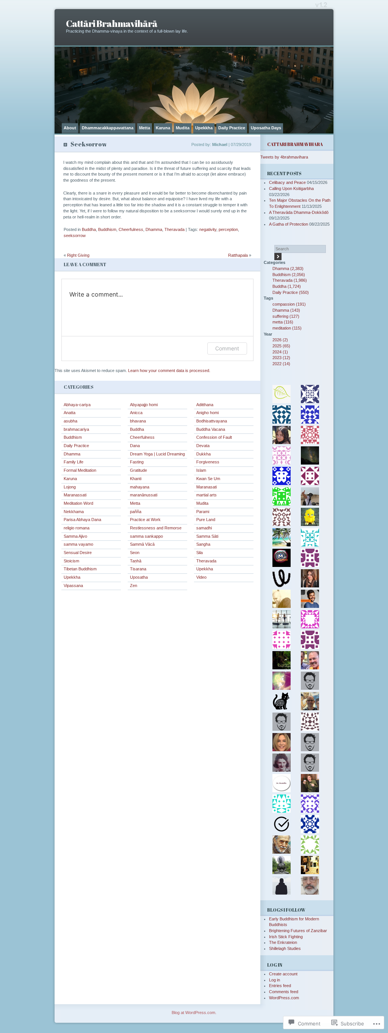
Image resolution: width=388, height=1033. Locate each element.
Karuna (163, 128)
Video (201, 577)
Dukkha (203, 454)
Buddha (89, 229)
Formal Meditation (80, 470)
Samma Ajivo (75, 536)
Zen (133, 585)
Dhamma (154, 229)
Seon (134, 552)
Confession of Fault (214, 437)
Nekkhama (74, 511)
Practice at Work (145, 519)
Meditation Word (78, 503)
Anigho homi (207, 412)
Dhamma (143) (286, 310)
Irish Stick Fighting (286, 936)
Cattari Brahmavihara (295, 144)
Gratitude (138, 470)
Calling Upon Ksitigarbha (291, 188)
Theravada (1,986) (289, 280)
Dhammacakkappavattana (107, 128)
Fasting (137, 462)
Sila (199, 552)
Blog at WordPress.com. (194, 1012)
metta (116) (282, 322)
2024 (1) (280, 352)
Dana (135, 445)
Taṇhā (135, 561)
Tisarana (138, 569)
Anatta (69, 412)
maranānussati (143, 495)
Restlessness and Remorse (155, 528)
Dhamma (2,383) (288, 268)
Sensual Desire (78, 552)
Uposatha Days (266, 128)
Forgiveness (207, 462)
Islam (201, 470)
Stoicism (71, 561)
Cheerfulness (131, 229)
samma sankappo (146, 536)
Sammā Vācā (142, 544)
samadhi (204, 528)
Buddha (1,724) (286, 286)
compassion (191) (289, 304)
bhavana (138, 421)
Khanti (135, 478)
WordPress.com (284, 997)
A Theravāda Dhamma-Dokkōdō (299, 212)
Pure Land (205, 519)
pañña (135, 511)
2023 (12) (281, 357)
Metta (144, 128)
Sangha (203, 544)
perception (228, 229)
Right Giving (78, 255)
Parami (202, 511)
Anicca (136, 412)
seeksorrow (75, 235)
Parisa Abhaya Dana (82, 519)
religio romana (76, 528)
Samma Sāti (207, 536)
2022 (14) (281, 363)
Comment (227, 348)
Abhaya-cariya (77, 404)
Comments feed (283, 991)
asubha (70, 421)
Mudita (182, 128)
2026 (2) (280, 340)
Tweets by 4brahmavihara (284, 157)
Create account (283, 974)
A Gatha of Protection (288, 224)
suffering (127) (285, 316)
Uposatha (139, 577)
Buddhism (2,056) (288, 274)
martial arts (206, 495)
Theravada (174, 229)
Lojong (70, 487)
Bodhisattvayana (211, 421)
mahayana (139, 487)
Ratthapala (238, 255)
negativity (207, 229)
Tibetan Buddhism (80, 569)
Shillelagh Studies (285, 948)
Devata (203, 445)
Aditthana (204, 404)
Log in (274, 980)
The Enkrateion (283, 942)
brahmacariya (76, 429)
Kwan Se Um (208, 478)
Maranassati (75, 495)
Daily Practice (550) (290, 292)
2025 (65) (281, 346)
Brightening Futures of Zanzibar (298, 930)
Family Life (73, 462)
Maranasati (206, 487)
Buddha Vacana (210, 429)
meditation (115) (287, 328)
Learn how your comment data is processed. (169, 370)
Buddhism (107, 229)
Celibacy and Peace (287, 182)
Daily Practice (231, 128)
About (70, 128)
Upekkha (204, 128)
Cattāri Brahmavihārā (111, 23)
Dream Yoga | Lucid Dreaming (157, 454)
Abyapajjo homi (144, 404)
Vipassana (73, 585)
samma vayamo (78, 544)
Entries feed (280, 985)
